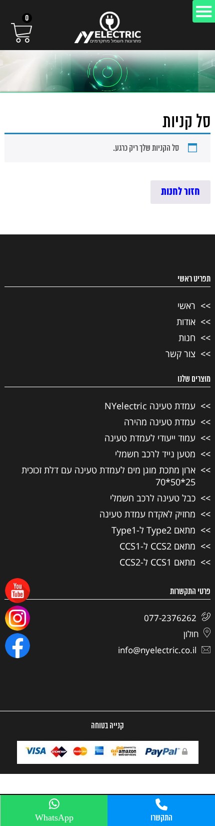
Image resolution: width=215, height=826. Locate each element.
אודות (186, 322)
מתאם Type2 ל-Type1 (154, 530)
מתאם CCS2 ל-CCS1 (158, 546)
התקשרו (161, 818)
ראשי (187, 306)
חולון (191, 634)
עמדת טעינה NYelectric (150, 406)
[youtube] (17, 590)
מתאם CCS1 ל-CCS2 (158, 562)
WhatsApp (54, 818)
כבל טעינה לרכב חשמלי (153, 498)
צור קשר (181, 354)
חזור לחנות (180, 192)
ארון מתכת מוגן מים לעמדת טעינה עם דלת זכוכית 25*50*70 (109, 476)
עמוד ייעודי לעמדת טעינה (150, 438)
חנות (187, 338)
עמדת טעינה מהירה (160, 422)
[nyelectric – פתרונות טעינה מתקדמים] (107, 27)
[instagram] (17, 618)
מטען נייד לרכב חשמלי (155, 454)
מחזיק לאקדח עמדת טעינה (148, 514)
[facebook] (17, 645)
